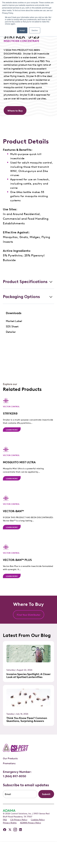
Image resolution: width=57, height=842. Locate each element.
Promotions (9, 763)
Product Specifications (25, 281)
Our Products (10, 758)
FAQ (5, 819)
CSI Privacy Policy (18, 819)
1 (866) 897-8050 (14, 776)
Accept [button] (22, 30)
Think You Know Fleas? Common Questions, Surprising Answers (26, 719)
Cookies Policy (38, 819)
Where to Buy (15, 110)
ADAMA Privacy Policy (30, 822)
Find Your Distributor (28, 614)
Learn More (12, 429)
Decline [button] (35, 30)
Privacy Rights (10, 822)
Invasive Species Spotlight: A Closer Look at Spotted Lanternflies (28, 675)
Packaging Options (21, 296)
